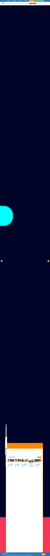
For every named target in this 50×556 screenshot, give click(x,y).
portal (40, 4)
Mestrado (15, 3)
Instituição (25, 3)
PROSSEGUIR (43, 554)
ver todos (39, 457)
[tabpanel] (11, 462)
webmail (38, 4)
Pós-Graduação (12, 3)
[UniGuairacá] (4, 3)
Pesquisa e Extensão (19, 3)
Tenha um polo (34, 3)
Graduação (8, 3)
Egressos (23, 3)
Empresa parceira (31, 3)
